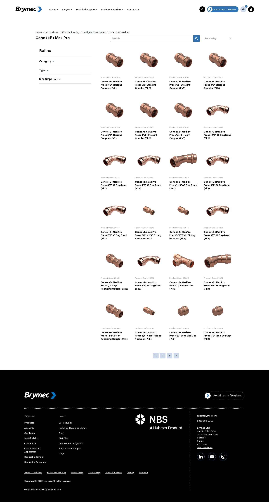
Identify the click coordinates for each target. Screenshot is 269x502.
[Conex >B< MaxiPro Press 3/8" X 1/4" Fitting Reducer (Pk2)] (149, 218)
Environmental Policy (56, 472)
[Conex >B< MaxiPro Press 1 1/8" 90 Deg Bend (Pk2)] (218, 118)
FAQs (61, 453)
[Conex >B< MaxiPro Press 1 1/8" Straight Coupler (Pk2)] (149, 118)
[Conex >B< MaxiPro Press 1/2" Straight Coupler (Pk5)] (183, 68)
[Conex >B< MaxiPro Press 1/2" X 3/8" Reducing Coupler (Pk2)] (114, 268)
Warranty (143, 472)
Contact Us (133, 9)
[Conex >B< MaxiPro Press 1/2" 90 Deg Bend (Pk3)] (149, 168)
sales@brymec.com (207, 415)
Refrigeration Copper (94, 32)
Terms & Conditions (33, 472)
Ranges (66, 9)
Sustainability (31, 438)
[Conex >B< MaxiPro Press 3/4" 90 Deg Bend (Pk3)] (218, 168)
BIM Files (63, 438)
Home (38, 32)
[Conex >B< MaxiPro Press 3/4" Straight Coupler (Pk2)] (114, 68)
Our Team (29, 433)
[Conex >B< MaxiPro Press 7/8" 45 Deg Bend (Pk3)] (218, 268)
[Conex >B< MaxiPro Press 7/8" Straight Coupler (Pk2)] (149, 68)
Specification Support (70, 448)
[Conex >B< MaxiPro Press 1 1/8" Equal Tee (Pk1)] (183, 268)
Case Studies (65, 422)
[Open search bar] (202, 9)
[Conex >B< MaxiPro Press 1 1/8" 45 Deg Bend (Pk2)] (183, 168)
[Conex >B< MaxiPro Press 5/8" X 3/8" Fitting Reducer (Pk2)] (149, 319)
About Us (29, 428)
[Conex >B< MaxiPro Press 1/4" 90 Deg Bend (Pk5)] (149, 268)
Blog (61, 433)
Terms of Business (113, 472)
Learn (62, 416)
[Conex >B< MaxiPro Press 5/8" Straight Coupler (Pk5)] (114, 118)
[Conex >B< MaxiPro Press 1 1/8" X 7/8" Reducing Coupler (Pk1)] (114, 319)
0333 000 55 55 (205, 421)
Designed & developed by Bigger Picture (42, 489)
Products (29, 422)
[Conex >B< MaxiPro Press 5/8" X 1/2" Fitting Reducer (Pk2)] (183, 218)
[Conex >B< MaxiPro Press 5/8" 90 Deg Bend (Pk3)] (114, 168)
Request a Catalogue (35, 462)
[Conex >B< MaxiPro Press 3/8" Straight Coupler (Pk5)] (218, 68)
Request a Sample (33, 457)
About (52, 9)
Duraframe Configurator (71, 443)
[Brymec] (28, 9)
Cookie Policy (94, 472)
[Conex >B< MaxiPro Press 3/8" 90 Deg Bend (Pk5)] (218, 218)
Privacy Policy (77, 472)
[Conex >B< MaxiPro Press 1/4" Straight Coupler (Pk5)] (183, 118)
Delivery (130, 472)
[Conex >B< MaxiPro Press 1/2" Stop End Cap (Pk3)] (183, 319)
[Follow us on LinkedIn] (201, 456)
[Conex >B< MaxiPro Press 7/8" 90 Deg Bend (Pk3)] (114, 218)
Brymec (29, 416)
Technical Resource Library (73, 428)
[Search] (196, 38)
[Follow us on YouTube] (212, 456)
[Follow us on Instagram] (223, 456)
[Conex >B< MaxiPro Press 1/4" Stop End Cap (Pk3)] (218, 319)
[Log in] (251, 9)
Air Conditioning (70, 32)
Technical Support (85, 9)
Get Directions (204, 447)
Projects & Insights (111, 9)
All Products (51, 32)
